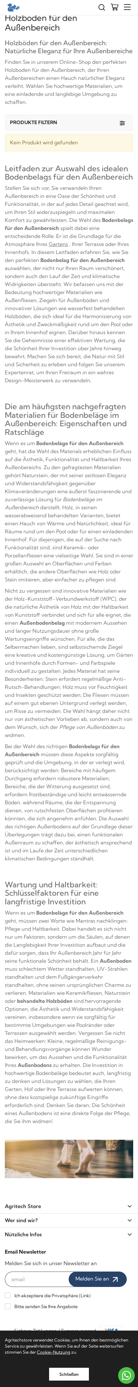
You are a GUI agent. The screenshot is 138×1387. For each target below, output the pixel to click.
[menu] (127, 7)
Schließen (69, 1374)
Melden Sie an (92, 1278)
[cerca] (102, 8)
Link (85, 1295)
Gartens (58, 244)
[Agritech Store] (13, 7)
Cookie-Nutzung (53, 1352)
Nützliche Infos (23, 1234)
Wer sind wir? (21, 1220)
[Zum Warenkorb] (114, 7)
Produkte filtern (33, 122)
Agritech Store (23, 1206)
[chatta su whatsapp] (126, 1375)
